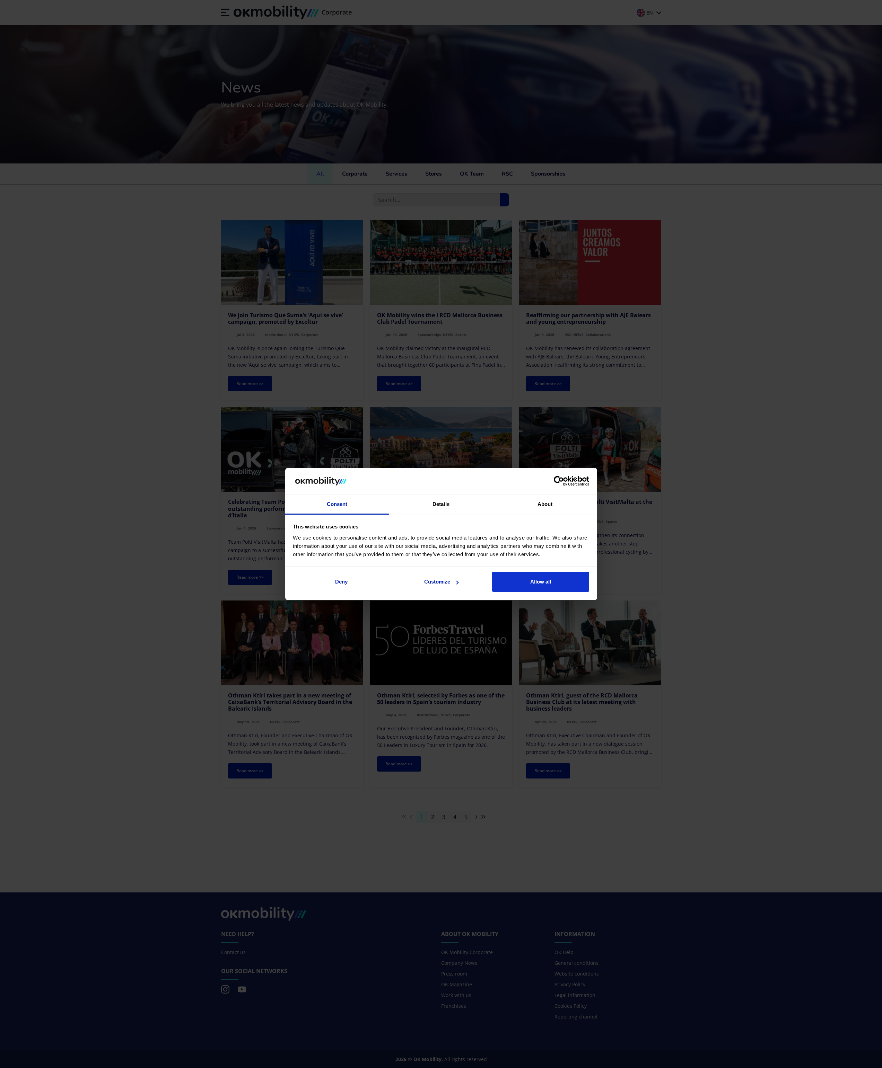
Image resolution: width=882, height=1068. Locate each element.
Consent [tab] (337, 504)
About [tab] (545, 504)
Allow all (540, 582)
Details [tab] (441, 504)
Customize (437, 582)
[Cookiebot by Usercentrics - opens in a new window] (559, 481)
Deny (341, 582)
